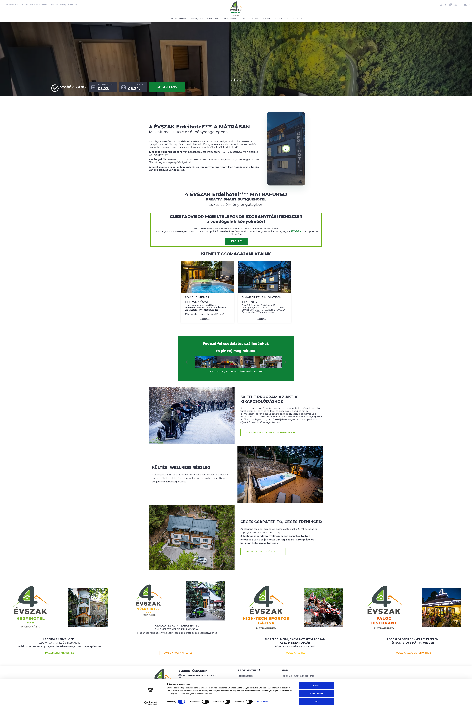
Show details (262, 702)
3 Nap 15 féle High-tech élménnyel (262, 300)
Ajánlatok (212, 19)
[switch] (205, 702)
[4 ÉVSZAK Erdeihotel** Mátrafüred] (236, 8)
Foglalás (298, 19)
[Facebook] (445, 4)
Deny (317, 701)
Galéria (267, 19)
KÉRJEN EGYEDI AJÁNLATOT (263, 551)
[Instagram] (450, 4)
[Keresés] (440, 4)
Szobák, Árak (196, 19)
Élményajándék (230, 19)
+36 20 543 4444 (20, 5)
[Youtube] (455, 4)
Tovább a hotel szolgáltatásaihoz (270, 432)
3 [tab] (237, 80)
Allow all (316, 685)
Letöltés (236, 241)
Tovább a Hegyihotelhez (59, 653)
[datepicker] (103, 87)
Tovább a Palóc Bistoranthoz (413, 653)
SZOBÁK (295, 231)
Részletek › (205, 319)
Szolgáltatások (177, 19)
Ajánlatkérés (282, 19)
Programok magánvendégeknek (298, 676)
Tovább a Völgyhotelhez (177, 653)
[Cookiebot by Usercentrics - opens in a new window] (150, 703)
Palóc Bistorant (251, 19)
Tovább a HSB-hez (295, 653)
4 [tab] (240, 80)
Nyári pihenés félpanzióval (197, 300)
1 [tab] (231, 80)
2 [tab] (234, 80)
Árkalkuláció (167, 87)
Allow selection (316, 693)
